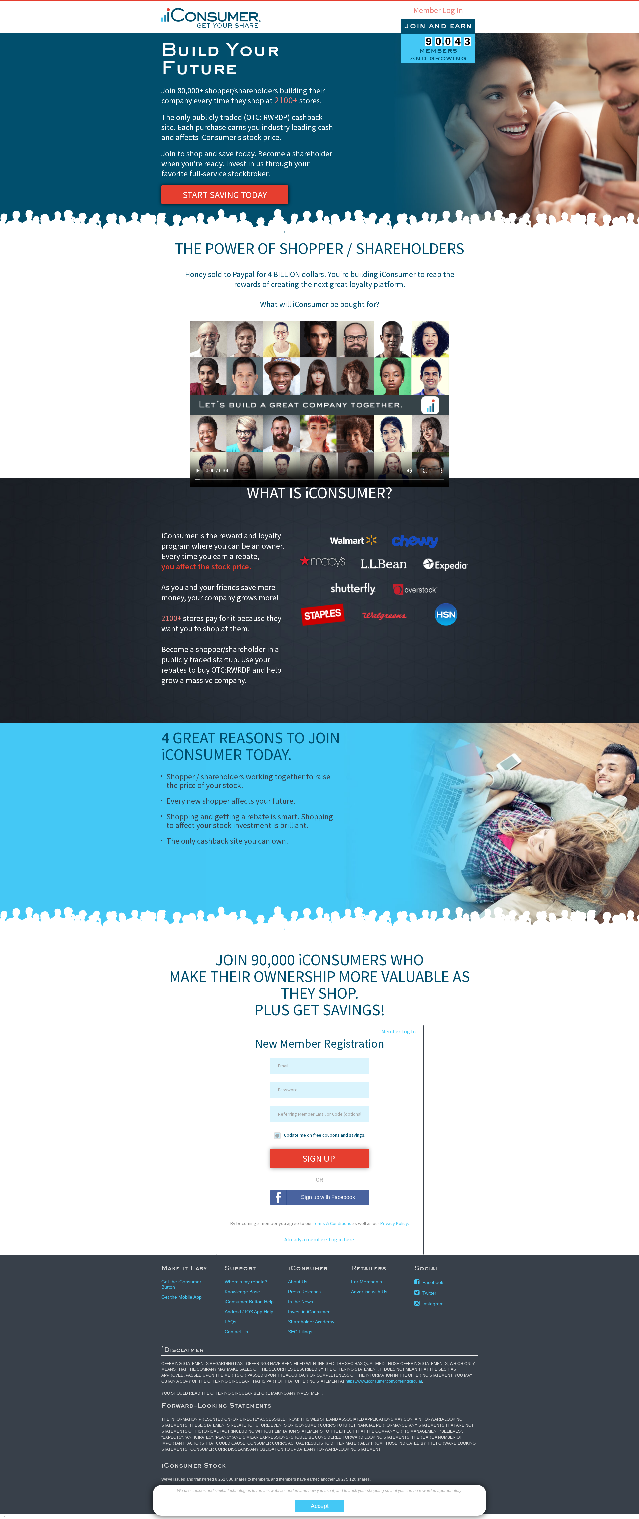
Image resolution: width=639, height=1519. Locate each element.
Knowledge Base (242, 1291)
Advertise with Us (369, 1291)
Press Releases (304, 1291)
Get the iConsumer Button (181, 1284)
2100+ (286, 100)
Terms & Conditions (332, 1223)
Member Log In (438, 10)
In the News (300, 1301)
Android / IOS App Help (249, 1311)
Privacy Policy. (394, 1223)
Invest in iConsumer (309, 1311)
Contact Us (236, 1331)
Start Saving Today (225, 195)
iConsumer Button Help (249, 1301)
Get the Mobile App (181, 1297)
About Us (297, 1281)
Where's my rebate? (246, 1281)
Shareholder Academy (311, 1321)
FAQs (230, 1321)
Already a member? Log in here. (319, 1239)
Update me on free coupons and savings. (324, 1135)
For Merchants (366, 1281)
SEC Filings (300, 1331)
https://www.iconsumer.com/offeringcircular (384, 1381)
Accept (320, 1506)
